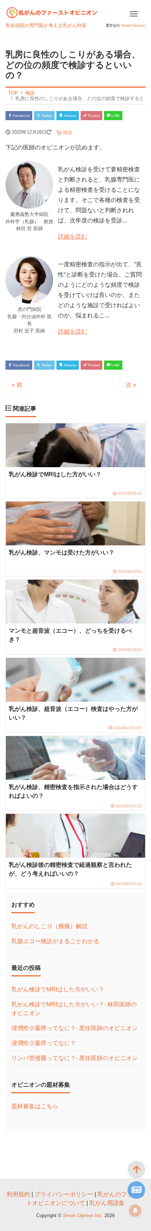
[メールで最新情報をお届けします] (136, 1190)
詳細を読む (72, 236)
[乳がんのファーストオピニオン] (51, 11)
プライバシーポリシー (63, 1194)
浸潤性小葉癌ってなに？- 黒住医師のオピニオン (74, 1028)
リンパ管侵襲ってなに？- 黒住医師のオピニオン (74, 1058)
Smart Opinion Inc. (83, 1215)
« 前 (17, 385)
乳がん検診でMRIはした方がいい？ (57, 989)
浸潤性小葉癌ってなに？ (43, 1043)
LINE (115, 116)
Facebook (21, 116)
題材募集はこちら (34, 1106)
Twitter (46, 116)
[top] (136, 1169)
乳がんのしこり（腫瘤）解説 (49, 926)
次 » (131, 385)
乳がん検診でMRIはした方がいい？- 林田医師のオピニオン (74, 1008)
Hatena (69, 116)
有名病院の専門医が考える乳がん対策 (45, 25)
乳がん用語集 (107, 1203)
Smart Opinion (133, 25)
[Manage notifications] (135, 1210)
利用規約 (18, 1194)
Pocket (93, 116)
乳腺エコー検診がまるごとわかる (55, 941)
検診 (67, 132)
